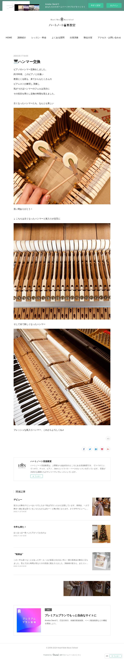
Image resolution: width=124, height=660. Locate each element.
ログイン (114, 5)
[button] (9, 37)
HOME (9, 37)
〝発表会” (18, 554)
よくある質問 (58, 37)
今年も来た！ (20, 526)
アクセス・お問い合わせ (109, 37)
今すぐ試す (96, 5)
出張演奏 (74, 37)
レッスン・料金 (38, 37)
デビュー (18, 499)
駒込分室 (88, 37)
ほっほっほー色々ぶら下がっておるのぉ (30, 532)
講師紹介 (22, 37)
